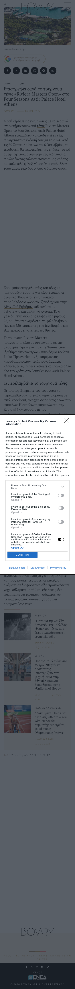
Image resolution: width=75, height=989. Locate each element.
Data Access (37, 567)
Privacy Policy (58, 567)
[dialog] (37, 494)
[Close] (67, 421)
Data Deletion (17, 567)
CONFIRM (22, 554)
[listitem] (37, 486)
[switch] (61, 495)
